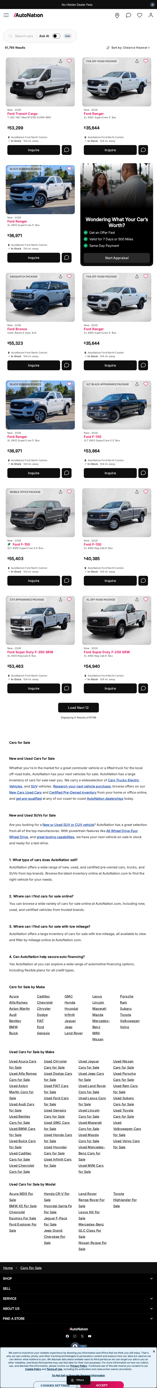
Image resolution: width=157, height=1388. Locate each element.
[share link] (60, 61)
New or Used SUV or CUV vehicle (68, 825)
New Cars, (17, 792)
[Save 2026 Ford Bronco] (69, 276)
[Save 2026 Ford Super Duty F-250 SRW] (146, 599)
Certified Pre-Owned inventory (72, 792)
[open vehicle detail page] (40, 81)
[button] (117, 15)
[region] (78, 1367)
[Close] (154, 1351)
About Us (11, 1308)
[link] (26, 16)
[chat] (128, 15)
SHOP (7, 1278)
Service (10, 1298)
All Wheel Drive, (118, 831)
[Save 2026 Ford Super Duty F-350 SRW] (69, 599)
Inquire (33, 150)
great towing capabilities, (56, 837)
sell (7, 1288)
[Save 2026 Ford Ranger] (146, 61)
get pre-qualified (29, 798)
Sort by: (129, 47)
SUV (34, 786)
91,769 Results (15, 47)
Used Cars (33, 792)
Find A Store (14, 1318)
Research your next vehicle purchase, (82, 786)
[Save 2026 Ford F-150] (146, 384)
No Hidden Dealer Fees (77, 4)
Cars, (112, 780)
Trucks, (122, 780)
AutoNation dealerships (105, 798)
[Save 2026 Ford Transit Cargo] (69, 61)
